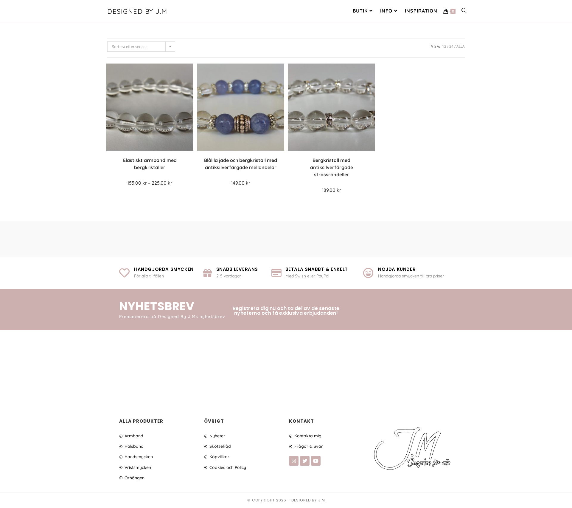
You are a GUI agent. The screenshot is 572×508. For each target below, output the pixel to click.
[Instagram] (294, 461)
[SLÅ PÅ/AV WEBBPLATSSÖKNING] (463, 10)
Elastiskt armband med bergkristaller (150, 163)
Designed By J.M (137, 11)
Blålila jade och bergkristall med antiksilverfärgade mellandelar (240, 163)
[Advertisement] (286, 367)
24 (451, 46)
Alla (460, 46)
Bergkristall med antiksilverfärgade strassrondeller (331, 167)
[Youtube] (316, 461)
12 (444, 46)
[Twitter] (305, 461)
